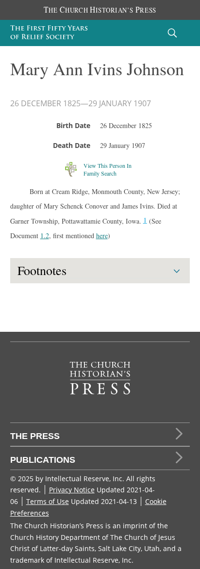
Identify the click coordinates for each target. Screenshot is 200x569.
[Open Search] (172, 33)
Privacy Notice (72, 489)
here (102, 235)
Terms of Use (47, 501)
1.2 (44, 235)
